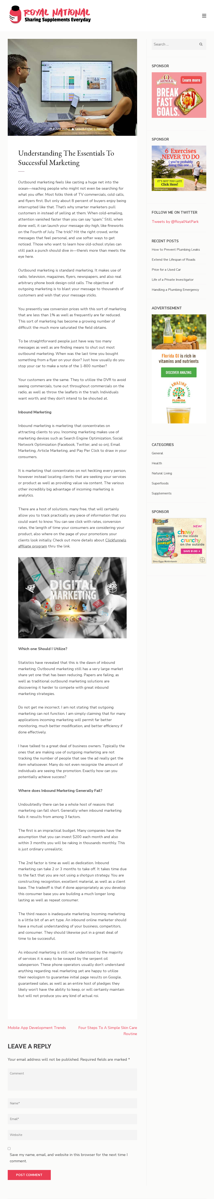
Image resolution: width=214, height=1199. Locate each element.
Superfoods (160, 483)
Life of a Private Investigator (173, 279)
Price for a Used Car (166, 269)
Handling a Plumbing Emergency (175, 289)
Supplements (162, 493)
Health (157, 463)
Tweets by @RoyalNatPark (175, 221)
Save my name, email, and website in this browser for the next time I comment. (69, 1157)
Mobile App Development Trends (37, 1027)
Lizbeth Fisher (84, 128)
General (101, 128)
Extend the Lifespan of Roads (173, 259)
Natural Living (162, 473)
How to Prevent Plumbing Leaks (176, 249)
